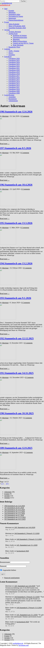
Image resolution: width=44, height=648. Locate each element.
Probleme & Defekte (20, 35)
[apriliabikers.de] (6, 3)
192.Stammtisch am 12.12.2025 (17, 338)
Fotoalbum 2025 (14, 60)
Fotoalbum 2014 (14, 81)
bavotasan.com (23, 645)
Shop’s (11, 53)
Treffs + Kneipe (14, 51)
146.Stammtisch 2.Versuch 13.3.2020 (26, 533)
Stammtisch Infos (14, 14)
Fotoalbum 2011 (14, 87)
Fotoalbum (8, 57)
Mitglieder (12, 12)
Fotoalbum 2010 (14, 89)
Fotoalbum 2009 (14, 91)
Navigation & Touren (16, 16)
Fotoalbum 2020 (14, 70)
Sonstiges (12, 55)
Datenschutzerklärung (16, 20)
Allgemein (7, 492)
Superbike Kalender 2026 (17, 28)
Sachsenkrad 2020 (22, 551)
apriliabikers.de (5, 5)
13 (7, 483)
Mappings (16, 39)
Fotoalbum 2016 (14, 78)
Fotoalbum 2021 (14, 68)
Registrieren (13, 99)
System (6, 494)
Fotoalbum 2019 (14, 72)
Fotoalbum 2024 (14, 62)
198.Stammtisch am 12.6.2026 (16, 111)
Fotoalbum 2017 (14, 76)
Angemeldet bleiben (9, 570)
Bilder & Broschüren (20, 41)
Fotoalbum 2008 (14, 93)
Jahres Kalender (14, 24)
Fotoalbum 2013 (14, 83)
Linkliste (7, 49)
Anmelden (12, 97)
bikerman (5, 116)
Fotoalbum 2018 (14, 74)
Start (5, 9)
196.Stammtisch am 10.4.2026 (16, 184)
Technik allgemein (15, 32)
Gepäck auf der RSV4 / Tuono (23, 43)
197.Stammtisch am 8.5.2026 (15, 148)
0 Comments (25, 116)
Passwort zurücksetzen (12, 578)
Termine (7, 498)
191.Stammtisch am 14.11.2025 (17, 373)
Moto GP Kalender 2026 (17, 26)
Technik (7, 30)
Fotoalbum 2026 (14, 58)
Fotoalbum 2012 (14, 85)
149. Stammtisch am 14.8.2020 (24, 527)
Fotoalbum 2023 (14, 64)
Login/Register (9, 95)
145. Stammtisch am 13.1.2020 (26, 545)
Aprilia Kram (13, 34)
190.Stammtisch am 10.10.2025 (17, 413)
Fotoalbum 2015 (14, 80)
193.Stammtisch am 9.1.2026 (15, 298)
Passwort (3, 566)
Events (6, 22)
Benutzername (5, 562)
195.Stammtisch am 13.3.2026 (16, 223)
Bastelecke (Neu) (14, 47)
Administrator (13, 101)
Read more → (5, 144)
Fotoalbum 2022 (14, 66)
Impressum (12, 18)
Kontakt (11, 11)
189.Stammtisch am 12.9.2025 (16, 448)
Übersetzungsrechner (20, 37)
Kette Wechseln (18, 45)
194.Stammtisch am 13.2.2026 (16, 263)
